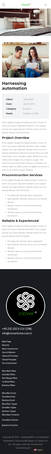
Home (14, 23)
